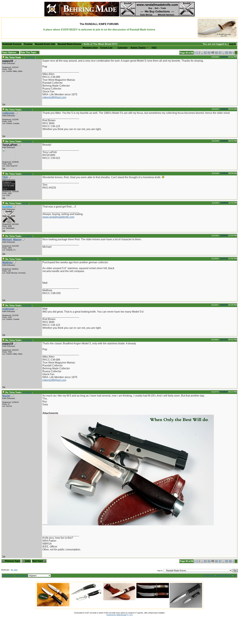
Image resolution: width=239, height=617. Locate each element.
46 (216, 52)
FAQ (154, 47)
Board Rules (8, 576)
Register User (90, 47)
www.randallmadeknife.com (58, 217)
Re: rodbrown (30, 58)
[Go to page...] (236, 52)
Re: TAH (25, 203)
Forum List (106, 47)
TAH (5, 177)
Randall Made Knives (69, 44)
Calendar (122, 47)
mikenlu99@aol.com (54, 97)
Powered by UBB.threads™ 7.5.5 (119, 615)
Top (3, 104)
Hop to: (160, 571)
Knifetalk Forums (11, 44)
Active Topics (138, 47)
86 (230, 52)
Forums (28, 44)
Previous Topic (12, 561)
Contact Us (209, 575)
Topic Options (9, 52)
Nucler (6, 395)
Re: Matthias (27, 306)
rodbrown (8, 113)
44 (208, 52)
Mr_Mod (14, 570)
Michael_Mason (11, 239)
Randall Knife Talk (45, 44)
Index (27, 561)
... (202, 52)
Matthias (7, 262)
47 (220, 52)
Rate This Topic (29, 52)
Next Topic (38, 561)
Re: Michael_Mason (30, 259)
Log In (232, 44)
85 (226, 52)
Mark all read (21, 576)
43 (205, 52)
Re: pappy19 (27, 110)
